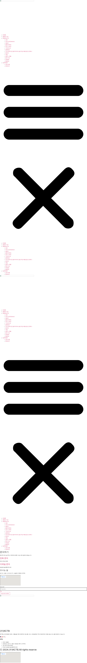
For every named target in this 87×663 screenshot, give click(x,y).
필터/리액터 (8, 44)
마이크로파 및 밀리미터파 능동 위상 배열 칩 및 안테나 (18, 51)
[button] (43, 154)
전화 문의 (4, 558)
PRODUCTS (6, 38)
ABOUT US (5, 36)
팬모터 (7, 53)
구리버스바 (8, 48)
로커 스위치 (8, 46)
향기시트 (7, 58)
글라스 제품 (8, 56)
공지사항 (7, 64)
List (1, 591)
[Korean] (5, 636)
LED (6, 40)
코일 (6, 54)
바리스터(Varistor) (10, 41)
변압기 (7, 43)
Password (2, 586)
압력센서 (7, 49)
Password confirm (5, 593)
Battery (7, 61)
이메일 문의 (5, 564)
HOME (4, 35)
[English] (1, 636)
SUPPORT (5, 62)
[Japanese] (3, 636)
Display (7, 59)
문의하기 (7, 66)
